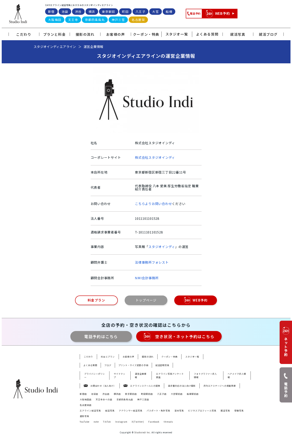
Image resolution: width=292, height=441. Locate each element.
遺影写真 (84, 416)
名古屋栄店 (85, 405)
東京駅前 (108, 11)
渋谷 (78, 11)
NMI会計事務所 (147, 278)
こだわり (88, 356)
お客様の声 (128, 356)
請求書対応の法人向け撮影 (182, 385)
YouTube (84, 421)
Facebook (153, 421)
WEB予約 (200, 300)
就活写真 (110, 410)
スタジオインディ (161, 246)
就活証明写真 (162, 365)
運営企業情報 (140, 375)
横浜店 (117, 393)
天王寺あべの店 (104, 399)
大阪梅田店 (85, 399)
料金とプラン (108, 356)
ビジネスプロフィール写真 (202, 410)
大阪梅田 (54, 20)
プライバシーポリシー (94, 375)
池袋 (65, 11)
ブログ (107, 365)
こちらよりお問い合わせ (153, 203)
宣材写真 (179, 410)
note (96, 421)
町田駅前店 (147, 393)
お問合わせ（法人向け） (103, 385)
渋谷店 (105, 393)
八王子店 (162, 393)
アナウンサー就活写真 (130, 410)
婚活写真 (225, 410)
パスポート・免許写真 (158, 410)
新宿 (51, 11)
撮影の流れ (147, 356)
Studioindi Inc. (143, 432)
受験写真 (239, 410)
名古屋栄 (138, 20)
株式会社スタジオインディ (155, 157)
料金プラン (96, 300)
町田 (125, 11)
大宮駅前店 (177, 393)
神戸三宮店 (143, 399)
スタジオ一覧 (176, 34)
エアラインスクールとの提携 (145, 385)
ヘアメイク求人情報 (237, 375)
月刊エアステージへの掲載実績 (220, 385)
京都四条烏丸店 (125, 399)
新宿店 (83, 393)
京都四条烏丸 (95, 20)
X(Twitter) (138, 421)
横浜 (91, 11)
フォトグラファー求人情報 (205, 375)
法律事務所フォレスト (152, 262)
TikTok (107, 421)
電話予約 (101, 336)
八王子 (141, 11)
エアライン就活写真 (90, 410)
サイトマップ (119, 375)
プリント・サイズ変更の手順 (133, 365)
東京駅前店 (131, 393)
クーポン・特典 (169, 356)
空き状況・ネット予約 (184, 336)
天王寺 (73, 20)
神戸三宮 (118, 20)
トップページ (146, 300)
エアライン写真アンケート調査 (170, 375)
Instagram (121, 421)
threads (168, 421)
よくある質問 (207, 34)
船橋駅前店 (193, 393)
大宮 (155, 11)
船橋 (169, 11)
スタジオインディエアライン (55, 46)
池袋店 (94, 393)
